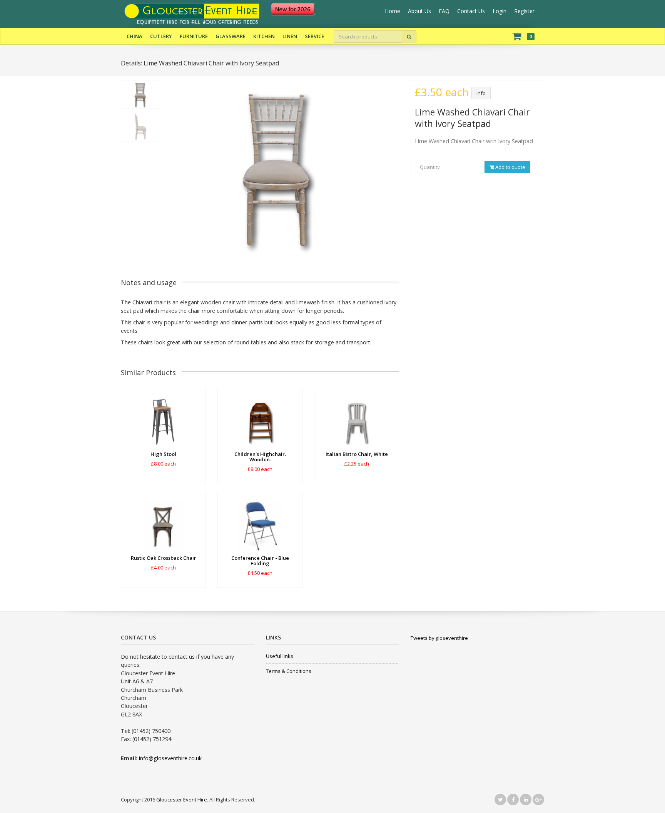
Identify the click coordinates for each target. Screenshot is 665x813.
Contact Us (471, 11)
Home (392, 11)
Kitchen (264, 36)
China (134, 36)
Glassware (231, 36)
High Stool (163, 454)
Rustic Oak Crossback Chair (163, 557)
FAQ (444, 11)
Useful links (279, 656)
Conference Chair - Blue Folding (260, 560)
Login (499, 11)
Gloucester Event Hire (181, 799)
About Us (419, 11)
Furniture (194, 36)
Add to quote (509, 167)
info (481, 93)
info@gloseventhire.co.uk (170, 758)
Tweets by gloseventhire (439, 637)
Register (524, 11)
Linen (289, 36)
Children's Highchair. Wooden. (260, 457)
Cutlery (161, 36)
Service (314, 36)
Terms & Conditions (288, 671)
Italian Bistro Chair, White (357, 454)
